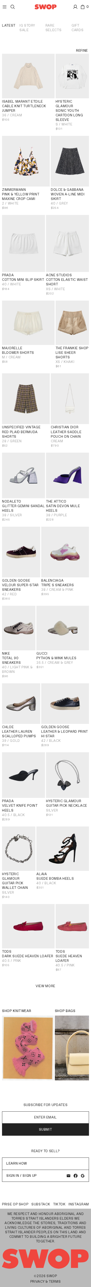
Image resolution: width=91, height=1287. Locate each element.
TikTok (59, 1204)
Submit (45, 1129)
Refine (82, 50)
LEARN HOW (16, 1163)
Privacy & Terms (45, 1281)
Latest (8, 25)
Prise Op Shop (15, 1204)
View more (45, 986)
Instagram (79, 1204)
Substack (40, 1204)
